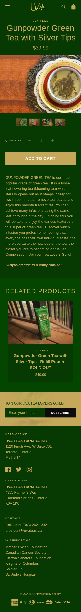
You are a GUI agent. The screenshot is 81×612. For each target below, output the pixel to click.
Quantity (13, 140)
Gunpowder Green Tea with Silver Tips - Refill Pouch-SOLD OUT (41, 361)
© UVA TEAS (27, 593)
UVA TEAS (40, 21)
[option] (40, 84)
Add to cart (40, 158)
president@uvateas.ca (23, 531)
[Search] (63, 6)
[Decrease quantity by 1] (30, 141)
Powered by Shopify (49, 593)
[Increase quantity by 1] (52, 141)
